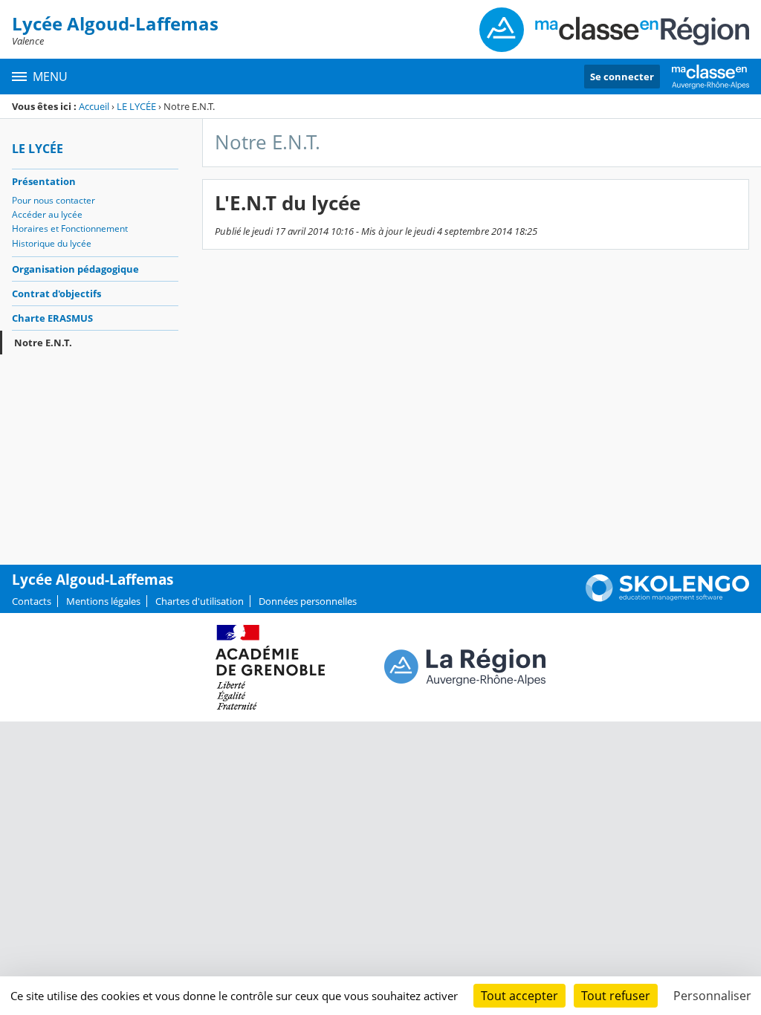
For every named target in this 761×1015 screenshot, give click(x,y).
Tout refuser (615, 996)
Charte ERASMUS (52, 318)
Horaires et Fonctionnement (70, 228)
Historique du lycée (51, 243)
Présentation (44, 181)
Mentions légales (103, 601)
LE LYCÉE (136, 106)
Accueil (94, 106)
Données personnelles (308, 601)
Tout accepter (519, 996)
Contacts (31, 601)
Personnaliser (712, 996)
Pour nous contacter (53, 200)
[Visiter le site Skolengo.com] (667, 598)
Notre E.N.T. (43, 342)
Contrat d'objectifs (56, 293)
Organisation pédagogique (75, 269)
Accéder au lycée (47, 214)
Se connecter (622, 76)
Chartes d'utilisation (199, 601)
